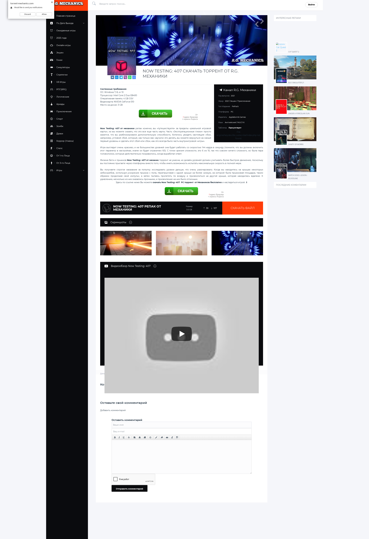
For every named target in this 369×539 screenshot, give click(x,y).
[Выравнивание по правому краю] (144, 437)
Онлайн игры (63, 45)
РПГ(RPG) (61, 89)
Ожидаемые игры (66, 30)
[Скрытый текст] (162, 437)
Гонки (59, 60)
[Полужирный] (114, 437)
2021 (227, 101)
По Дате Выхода (64, 23)
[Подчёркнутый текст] (123, 437)
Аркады (60, 104)
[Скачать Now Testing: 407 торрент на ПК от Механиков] (134, 77)
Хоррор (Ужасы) (65, 141)
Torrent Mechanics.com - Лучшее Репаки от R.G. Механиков (67, 4)
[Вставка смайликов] (150, 437)
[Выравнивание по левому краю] (134, 437)
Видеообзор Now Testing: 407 (131, 266)
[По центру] (139, 437)
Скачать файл (243, 208)
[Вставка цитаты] (167, 437)
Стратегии (62, 74)
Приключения (63, 111)
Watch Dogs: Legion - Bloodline (298, 177)
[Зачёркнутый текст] (128, 437)
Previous (256, 24)
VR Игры (61, 82)
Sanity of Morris (296, 144)
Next (261, 21)
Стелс (59, 148)
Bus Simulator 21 (296, 82)
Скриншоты (118, 222)
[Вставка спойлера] (177, 437)
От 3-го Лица (63, 163)
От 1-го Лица (63, 155)
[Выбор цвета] (156, 437)
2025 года (61, 38)
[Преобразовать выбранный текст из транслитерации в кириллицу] (172, 437)
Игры (59, 170)
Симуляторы (63, 67)
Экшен (59, 52)
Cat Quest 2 (293, 51)
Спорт (59, 119)
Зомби (59, 126)
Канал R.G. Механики (239, 90)
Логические (62, 97)
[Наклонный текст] (119, 437)
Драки (59, 133)
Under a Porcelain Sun (298, 113)
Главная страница (65, 16)
